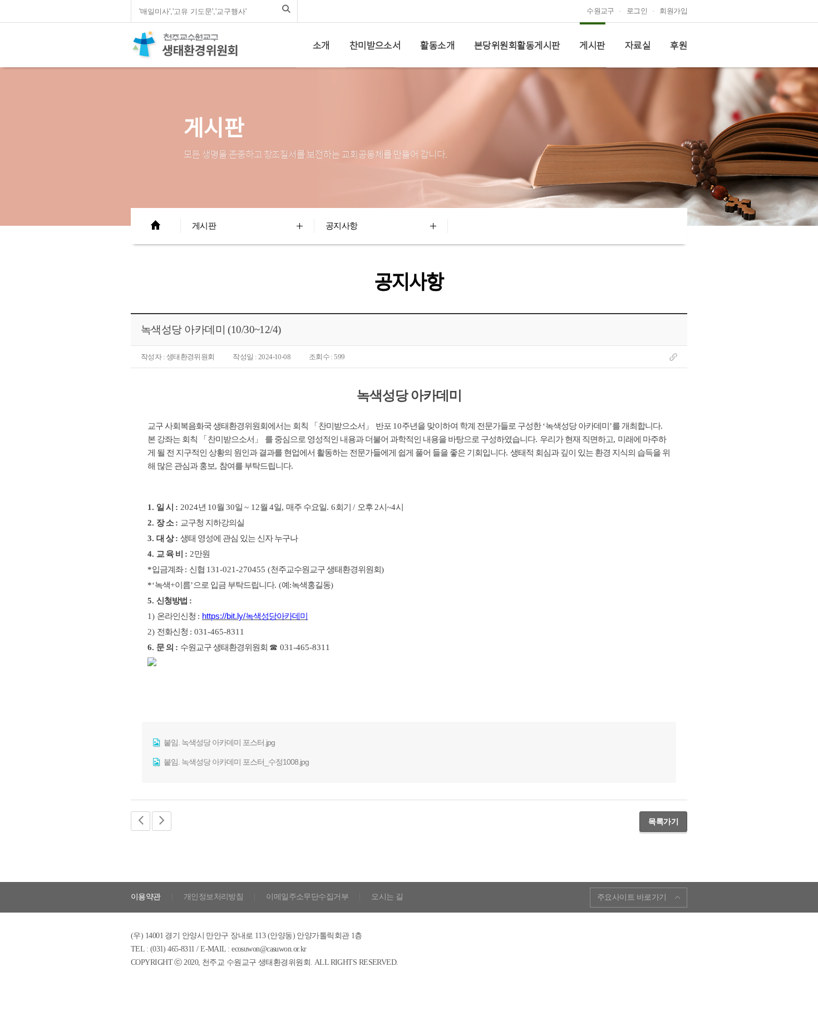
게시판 (592, 45)
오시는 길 (387, 897)
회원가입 (673, 11)
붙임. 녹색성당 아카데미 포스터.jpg (218, 742)
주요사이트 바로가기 (631, 897)
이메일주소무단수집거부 (307, 897)
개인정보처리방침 (214, 897)
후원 (678, 45)
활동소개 (437, 45)
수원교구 (600, 11)
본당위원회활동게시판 (517, 45)
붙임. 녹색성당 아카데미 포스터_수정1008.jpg (235, 761)
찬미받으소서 (375, 45)
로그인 (637, 11)
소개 (321, 45)
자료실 (638, 45)
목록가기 (663, 821)
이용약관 (146, 897)
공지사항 (342, 225)
